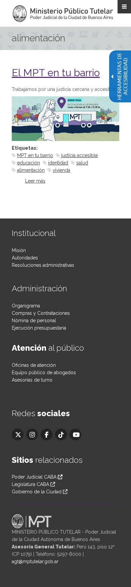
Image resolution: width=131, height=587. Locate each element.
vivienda (61, 170)
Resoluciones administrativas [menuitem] (43, 265)
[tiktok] (61, 434)
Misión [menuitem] (19, 250)
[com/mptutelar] (18, 434)
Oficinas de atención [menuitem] (34, 365)
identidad (58, 162)
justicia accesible (79, 155)
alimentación (31, 170)
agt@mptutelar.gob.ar (35, 561)
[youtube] (75, 434)
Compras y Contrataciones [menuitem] (41, 313)
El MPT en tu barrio (56, 73)
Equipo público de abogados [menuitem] (44, 372)
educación (28, 162)
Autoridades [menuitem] (25, 257)
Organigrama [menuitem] (26, 305)
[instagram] (32, 434)
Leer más (35, 181)
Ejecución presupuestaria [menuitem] (39, 328)
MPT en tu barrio (35, 155)
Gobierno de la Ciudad (36, 491)
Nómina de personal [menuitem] (34, 320)
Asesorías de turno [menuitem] (32, 380)
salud (82, 162)
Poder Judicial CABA (35, 477)
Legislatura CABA (30, 484)
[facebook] (46, 434)
